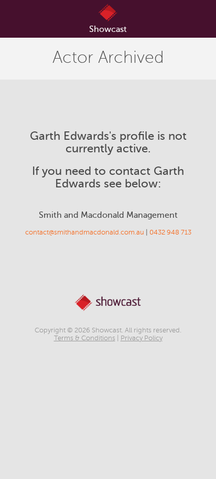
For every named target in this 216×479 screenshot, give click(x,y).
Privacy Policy (142, 338)
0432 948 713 (170, 232)
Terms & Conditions (84, 338)
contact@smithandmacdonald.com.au (84, 232)
